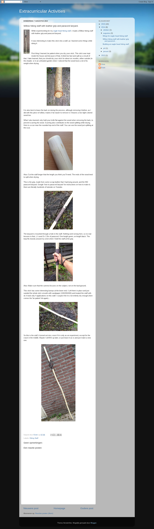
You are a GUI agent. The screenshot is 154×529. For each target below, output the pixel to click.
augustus (107, 33)
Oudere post (86, 508)
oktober (106, 30)
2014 (103, 27)
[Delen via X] (56, 435)
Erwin (103, 68)
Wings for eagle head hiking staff (115, 36)
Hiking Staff (34, 438)
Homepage (59, 508)
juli (104, 48)
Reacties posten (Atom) (44, 513)
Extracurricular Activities (42, 11)
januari (106, 51)
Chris (103, 64)
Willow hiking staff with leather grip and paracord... (116, 40)
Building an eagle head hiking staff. (116, 44)
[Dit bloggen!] (54, 435)
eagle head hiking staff (62, 31)
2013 (103, 55)
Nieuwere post (30, 508)
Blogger (93, 523)
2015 (103, 24)
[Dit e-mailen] (51, 435)
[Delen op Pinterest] (60, 435)
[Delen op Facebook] (58, 435)
